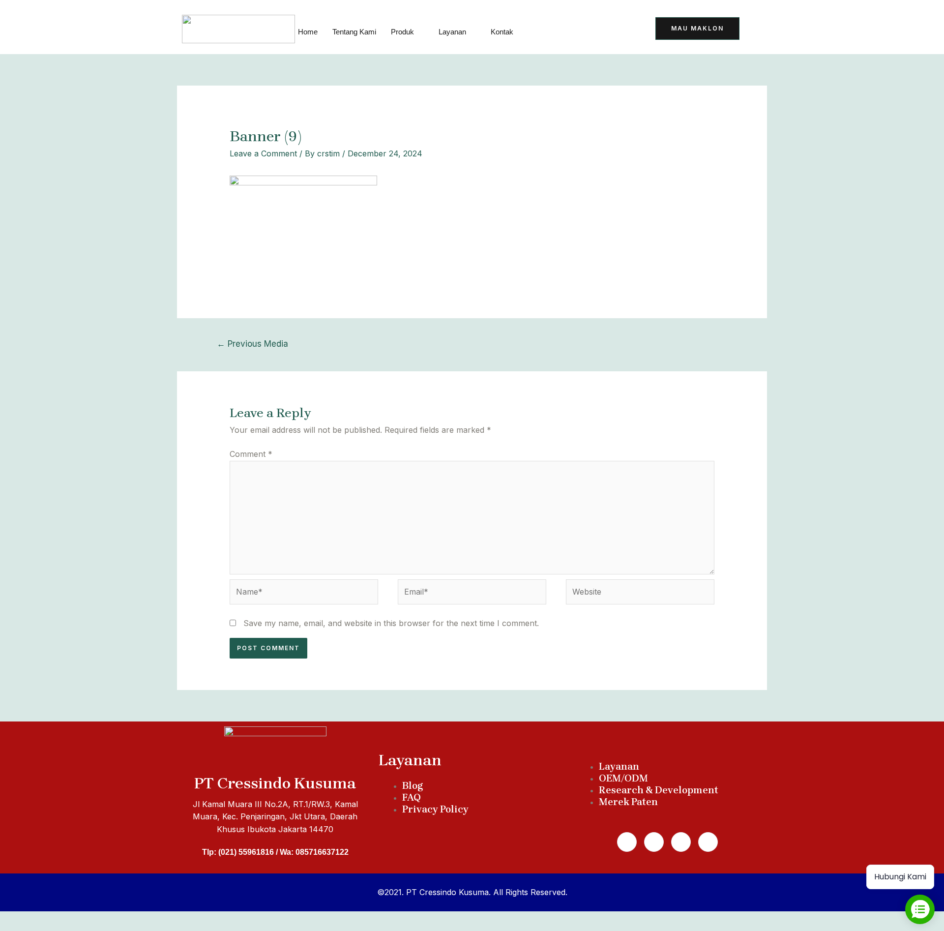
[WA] (575, 30)
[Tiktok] (551, 30)
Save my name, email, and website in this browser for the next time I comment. (391, 623)
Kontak (502, 32)
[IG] (623, 30)
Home (308, 32)
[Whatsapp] (654, 842)
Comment (251, 454)
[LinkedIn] (599, 30)
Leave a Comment (263, 153)
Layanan (452, 32)
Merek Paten (628, 802)
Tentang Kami (354, 32)
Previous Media (252, 343)
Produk (402, 32)
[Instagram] (681, 842)
